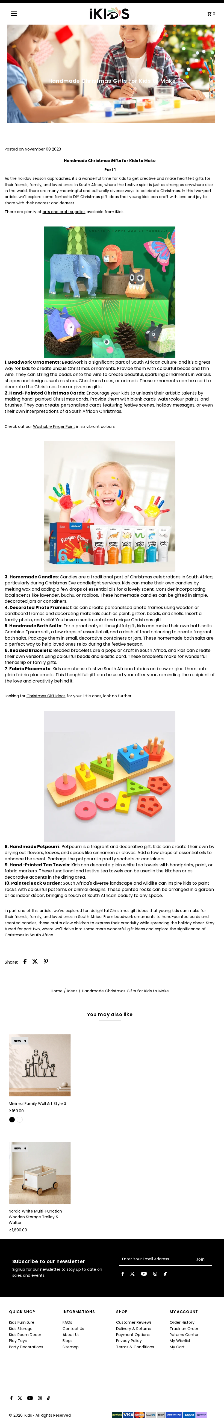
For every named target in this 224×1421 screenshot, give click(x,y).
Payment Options (133, 1334)
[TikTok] (165, 1275)
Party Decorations (26, 1347)
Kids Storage (21, 1328)
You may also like (110, 1014)
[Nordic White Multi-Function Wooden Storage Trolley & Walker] (40, 1173)
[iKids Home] (109, 14)
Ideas (72, 991)
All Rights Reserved (53, 1415)
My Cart (177, 1347)
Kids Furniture (21, 1322)
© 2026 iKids (21, 1415)
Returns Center (184, 1334)
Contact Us (73, 1328)
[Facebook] (123, 1275)
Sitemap (71, 1347)
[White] (19, 1119)
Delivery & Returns (133, 1328)
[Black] (12, 1119)
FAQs (67, 1322)
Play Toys (18, 1340)
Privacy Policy (129, 1340)
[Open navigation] (25, 13)
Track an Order (184, 1328)
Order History (182, 1322)
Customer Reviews (134, 1322)
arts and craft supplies (64, 211)
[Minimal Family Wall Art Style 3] (40, 1065)
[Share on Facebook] (24, 962)
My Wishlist (180, 1340)
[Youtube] (144, 1275)
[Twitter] (132, 1275)
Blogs (67, 1340)
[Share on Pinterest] (46, 962)
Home (57, 991)
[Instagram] (155, 1275)
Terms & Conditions (135, 1347)
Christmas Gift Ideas (46, 696)
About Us (71, 1334)
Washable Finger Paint (54, 426)
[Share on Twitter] (35, 962)
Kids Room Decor (25, 1334)
